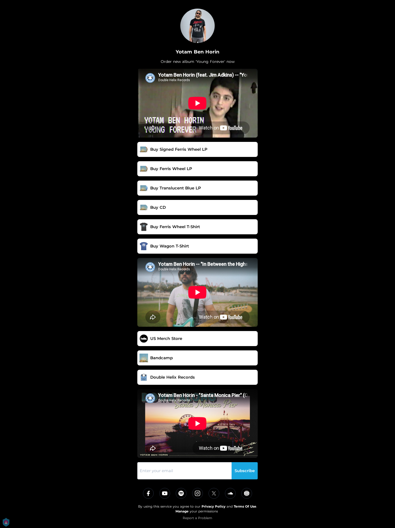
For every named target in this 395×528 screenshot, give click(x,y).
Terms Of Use (245, 506)
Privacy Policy (213, 506)
